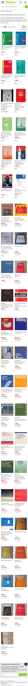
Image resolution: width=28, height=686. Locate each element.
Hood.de (10, 2)
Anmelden (23, 674)
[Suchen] (26, 6)
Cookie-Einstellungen (19, 682)
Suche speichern (23, 29)
